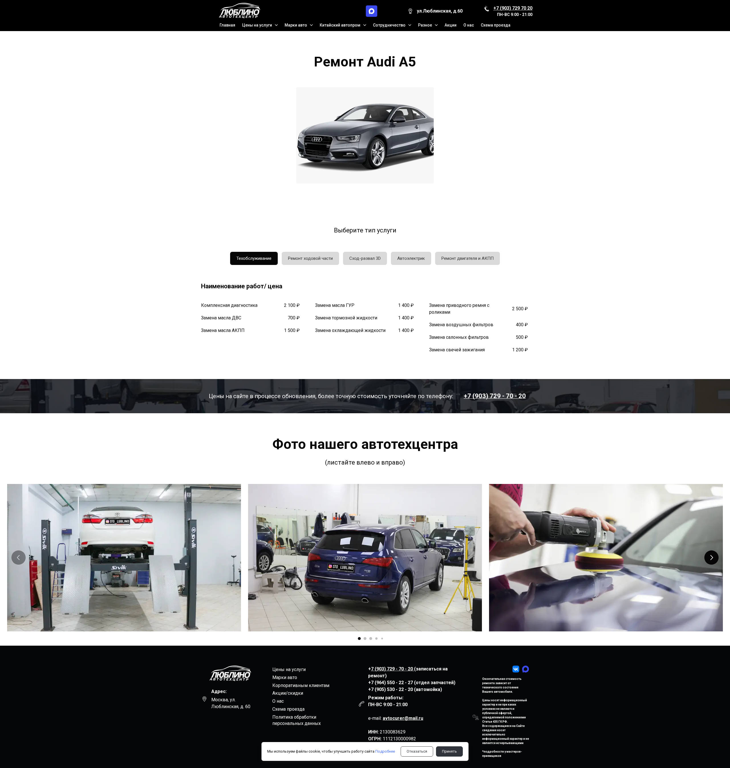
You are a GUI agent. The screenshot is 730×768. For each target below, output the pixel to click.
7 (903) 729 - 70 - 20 (392, 669)
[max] (371, 11)
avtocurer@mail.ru (403, 718)
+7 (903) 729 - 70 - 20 (495, 396)
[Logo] (239, 11)
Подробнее (385, 751)
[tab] (254, 258)
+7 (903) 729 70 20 (512, 8)
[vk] (515, 669)
